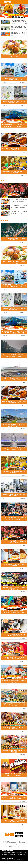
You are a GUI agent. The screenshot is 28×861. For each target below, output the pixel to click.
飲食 (3, 82)
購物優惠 (4, 106)
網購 (3, 825)
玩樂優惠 (12, 35)
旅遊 (3, 522)
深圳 (3, 266)
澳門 (3, 638)
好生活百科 (5, 475)
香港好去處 (13, 23)
